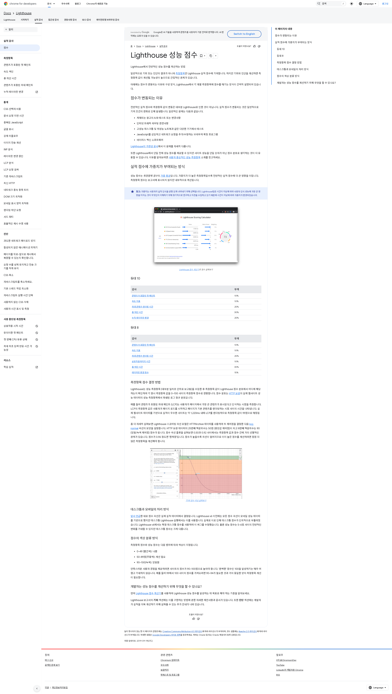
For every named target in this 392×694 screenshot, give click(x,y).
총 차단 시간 (137, 312)
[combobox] (331, 3)
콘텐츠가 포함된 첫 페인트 (143, 295)
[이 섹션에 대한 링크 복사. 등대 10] (143, 279)
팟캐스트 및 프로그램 (170, 674)
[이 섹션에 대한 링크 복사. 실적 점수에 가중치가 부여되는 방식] (188, 167)
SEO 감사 (86, 19)
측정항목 (180, 73)
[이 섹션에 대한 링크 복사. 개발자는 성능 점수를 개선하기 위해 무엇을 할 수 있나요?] (205, 587)
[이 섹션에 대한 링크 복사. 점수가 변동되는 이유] (166, 98)
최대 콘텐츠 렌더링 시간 (142, 306)
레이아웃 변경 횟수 (140, 372)
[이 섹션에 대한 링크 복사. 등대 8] (142, 328)
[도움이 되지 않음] (259, 46)
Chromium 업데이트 (170, 660)
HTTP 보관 (234, 393)
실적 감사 (38, 19)
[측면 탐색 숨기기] (37, 688)
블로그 (78, 3)
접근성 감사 (53, 19)
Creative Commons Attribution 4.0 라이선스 (182, 631)
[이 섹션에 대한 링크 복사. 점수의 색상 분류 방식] (161, 538)
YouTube (280, 665)
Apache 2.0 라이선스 (248, 631)
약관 (47, 687)
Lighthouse (24, 13)
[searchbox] (21, 29)
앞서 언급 (135, 516)
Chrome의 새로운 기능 (97, 3)
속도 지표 (136, 301)
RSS (278, 674)
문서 (49, 3)
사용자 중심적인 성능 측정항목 (184, 157)
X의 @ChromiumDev (286, 660)
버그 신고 (49, 660)
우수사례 (65, 3)
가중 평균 (165, 175)
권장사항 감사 (70, 19)
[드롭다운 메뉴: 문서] (55, 4)
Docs (7, 13)
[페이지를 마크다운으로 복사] (211, 55)
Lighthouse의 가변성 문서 (144, 146)
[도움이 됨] (254, 46)
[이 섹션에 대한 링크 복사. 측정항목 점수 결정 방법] (163, 382)
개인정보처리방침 (60, 687)
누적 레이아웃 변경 (140, 317)
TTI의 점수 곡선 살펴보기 (196, 500)
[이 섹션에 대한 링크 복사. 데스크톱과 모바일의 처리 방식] (172, 509)
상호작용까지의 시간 (141, 361)
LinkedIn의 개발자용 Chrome (289, 670)
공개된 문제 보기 (52, 665)
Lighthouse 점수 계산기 (189, 269)
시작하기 (25, 19)
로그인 (385, 3)
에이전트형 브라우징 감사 (107, 19)
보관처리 (165, 670)
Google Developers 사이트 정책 (166, 635)
